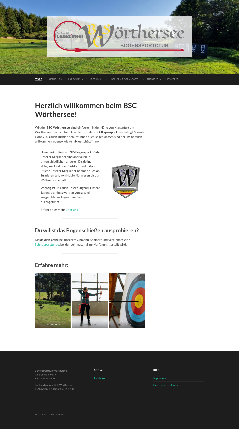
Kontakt (173, 79)
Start (38, 79)
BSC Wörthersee (54, 414)
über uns (72, 209)
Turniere (152, 79)
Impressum (159, 378)
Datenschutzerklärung (165, 384)
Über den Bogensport (124, 79)
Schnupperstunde (47, 244)
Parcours (74, 79)
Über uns (95, 79)
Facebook (99, 378)
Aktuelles (55, 79)
